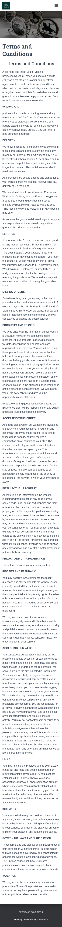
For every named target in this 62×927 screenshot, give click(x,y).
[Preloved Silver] (7, 5)
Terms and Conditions (31, 912)
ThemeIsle (42, 919)
